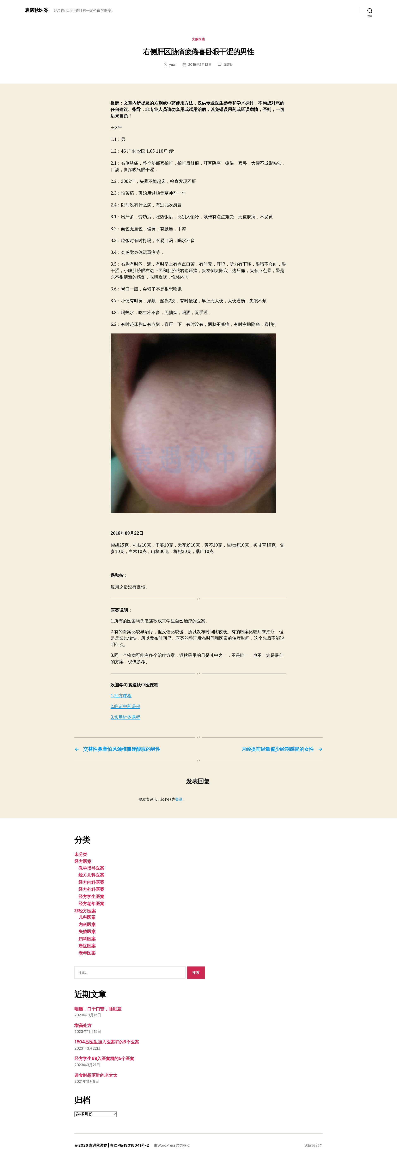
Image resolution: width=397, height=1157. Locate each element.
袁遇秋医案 (37, 10)
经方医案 (83, 861)
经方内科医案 (91, 882)
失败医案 (198, 39)
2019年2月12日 (199, 64)
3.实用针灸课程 (125, 717)
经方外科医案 (91, 889)
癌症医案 (87, 945)
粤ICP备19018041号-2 (129, 1145)
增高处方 (83, 1025)
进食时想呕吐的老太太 (95, 1075)
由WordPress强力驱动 (172, 1145)
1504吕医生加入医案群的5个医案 (106, 1041)
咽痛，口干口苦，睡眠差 (98, 1008)
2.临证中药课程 (125, 706)
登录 (178, 799)
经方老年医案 (91, 903)
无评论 (228, 64)
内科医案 (87, 924)
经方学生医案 (91, 896)
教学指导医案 (91, 867)
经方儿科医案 (91, 875)
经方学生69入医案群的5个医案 (104, 1058)
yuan (172, 64)
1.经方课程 (121, 696)
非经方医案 (85, 910)
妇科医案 (87, 938)
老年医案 (87, 953)
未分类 (80, 854)
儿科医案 (87, 917)
